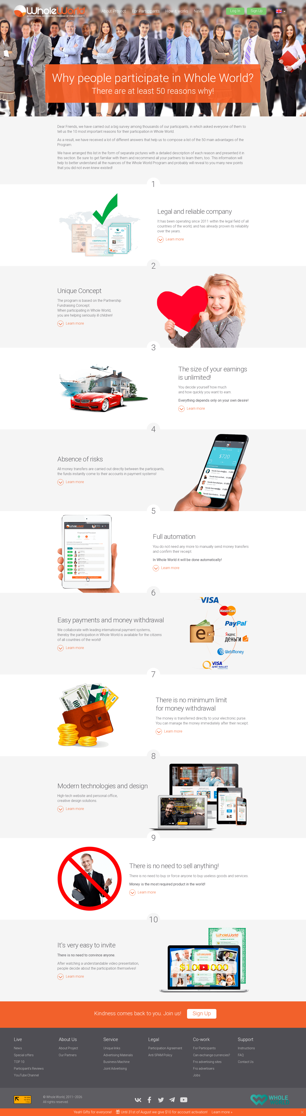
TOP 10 (19, 1062)
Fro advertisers (203, 1068)
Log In (235, 11)
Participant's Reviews (29, 1068)
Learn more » (222, 1112)
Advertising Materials (118, 1055)
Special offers (24, 1055)
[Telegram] (172, 1099)
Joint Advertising (115, 1068)
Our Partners (68, 1055)
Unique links (111, 1048)
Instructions (246, 1048)
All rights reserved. (56, 1102)
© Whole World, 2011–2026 (62, 1097)
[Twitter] (160, 1099)
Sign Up (257, 11)
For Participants (146, 11)
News (199, 11)
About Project (113, 11)
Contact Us (246, 1062)
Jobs (196, 1075)
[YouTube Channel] (183, 1099)
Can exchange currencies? (211, 1055)
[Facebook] (149, 1099)
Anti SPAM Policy (160, 1055)
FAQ (241, 1055)
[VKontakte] (138, 1099)
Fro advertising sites (207, 1062)
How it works (176, 11)
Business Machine (116, 1062)
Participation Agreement (165, 1048)
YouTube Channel (26, 1075)
